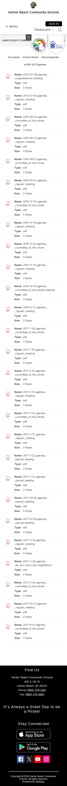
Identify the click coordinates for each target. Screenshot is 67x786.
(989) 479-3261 (36, 690)
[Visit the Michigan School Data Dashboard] (56, 43)
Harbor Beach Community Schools (23, 40)
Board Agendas (51, 57)
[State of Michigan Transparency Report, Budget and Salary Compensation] (39, 43)
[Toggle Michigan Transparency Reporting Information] (29, 37)
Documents (14, 57)
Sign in (54, 23)
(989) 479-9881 (34, 694)
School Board (31, 57)
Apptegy (40, 781)
